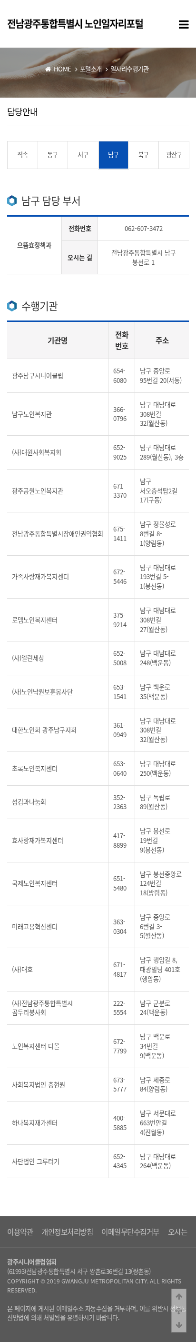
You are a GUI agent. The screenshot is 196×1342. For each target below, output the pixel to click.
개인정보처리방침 (67, 1231)
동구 (52, 154)
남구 (113, 154)
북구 (143, 154)
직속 (22, 154)
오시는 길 (182, 1231)
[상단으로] (179, 1296)
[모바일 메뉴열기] (184, 23)
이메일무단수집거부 (130, 1231)
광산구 (174, 154)
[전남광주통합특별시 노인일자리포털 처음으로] (75, 23)
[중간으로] (179, 1310)
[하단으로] (179, 1325)
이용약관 (20, 1231)
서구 (83, 154)
